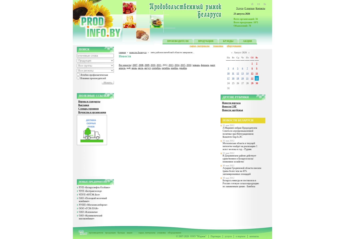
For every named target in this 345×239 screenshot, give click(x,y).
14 (247, 73)
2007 (135, 65)
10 (228, 73)
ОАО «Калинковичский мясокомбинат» (90, 217)
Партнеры (216, 236)
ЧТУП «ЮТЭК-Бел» (89, 194)
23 (257, 78)
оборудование (234, 46)
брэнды (121, 232)
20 (242, 78)
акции (129, 232)
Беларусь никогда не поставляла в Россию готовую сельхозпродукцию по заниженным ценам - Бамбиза (241, 183)
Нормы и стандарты (89, 101)
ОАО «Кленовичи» (88, 212)
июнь (134, 68)
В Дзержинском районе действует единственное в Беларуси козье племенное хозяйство (239, 158)
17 (228, 78)
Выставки (83, 105)
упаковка (218, 46)
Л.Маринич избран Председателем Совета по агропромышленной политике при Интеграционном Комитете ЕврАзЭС (240, 132)
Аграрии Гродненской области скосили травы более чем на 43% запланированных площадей (242, 171)
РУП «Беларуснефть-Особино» (94, 187)
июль (140, 68)
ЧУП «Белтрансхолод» (90, 191)
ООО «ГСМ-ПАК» (88, 208)
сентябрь (156, 68)
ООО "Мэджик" (198, 236)
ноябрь (174, 68)
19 (238, 78)
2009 (147, 65)
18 (233, 78)
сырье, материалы (199, 46)
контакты (254, 236)
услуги (228, 236)
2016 (188, 65)
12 (238, 73)
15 (252, 73)
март (212, 65)
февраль (205, 65)
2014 (176, 65)
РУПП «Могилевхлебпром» (93, 204)
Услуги (239, 8)
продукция (110, 232)
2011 (159, 65)
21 (247, 78)
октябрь (166, 68)
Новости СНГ (229, 106)
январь (196, 65)
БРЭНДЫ (228, 41)
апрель (122, 68)
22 (252, 78)
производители (96, 232)
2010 (153, 65)
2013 (171, 65)
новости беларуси (138, 52)
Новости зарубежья (232, 110)
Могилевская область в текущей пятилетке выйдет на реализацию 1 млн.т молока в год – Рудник (240, 146)
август (147, 68)
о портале (240, 236)
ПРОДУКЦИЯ (205, 41)
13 (242, 73)
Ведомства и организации (92, 112)
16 (257, 73)
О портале (249, 8)
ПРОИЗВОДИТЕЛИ (177, 41)
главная (122, 52)
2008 (141, 65)
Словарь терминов (88, 108)
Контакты (260, 8)
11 (233, 73)
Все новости (125, 65)
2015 (182, 65)
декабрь (183, 68)
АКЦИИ (247, 41)
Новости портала (231, 103)
